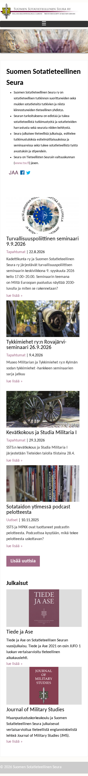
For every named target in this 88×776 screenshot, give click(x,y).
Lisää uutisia (23, 561)
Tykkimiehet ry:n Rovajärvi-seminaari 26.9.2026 (36, 344)
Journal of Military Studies (35, 710)
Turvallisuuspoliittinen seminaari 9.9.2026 (42, 241)
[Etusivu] (44, 11)
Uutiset (12, 520)
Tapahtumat (15, 252)
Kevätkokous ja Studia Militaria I (41, 433)
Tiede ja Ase (19, 632)
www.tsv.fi (22, 163)
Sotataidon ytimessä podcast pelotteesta (38, 509)
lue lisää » (14, 296)
